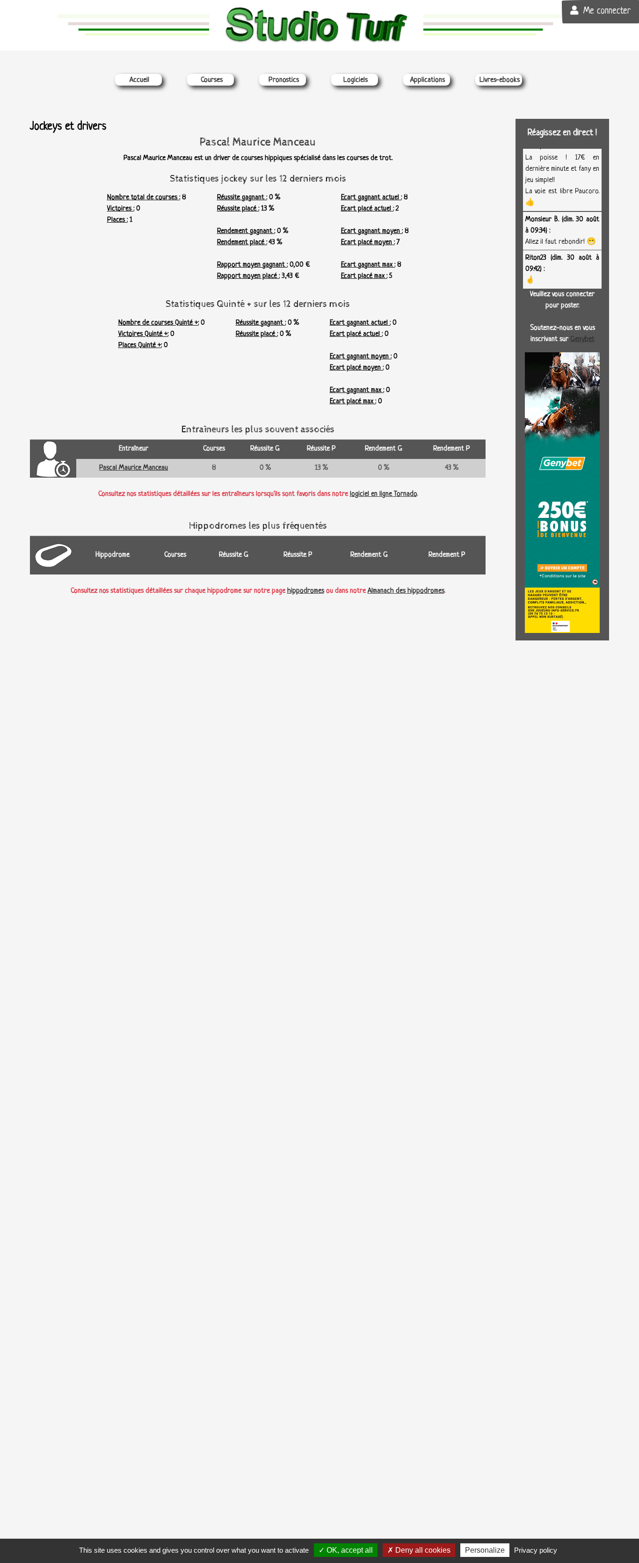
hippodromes (305, 591)
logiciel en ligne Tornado (383, 494)
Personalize (485, 1550)
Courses (212, 80)
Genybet (582, 339)
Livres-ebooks (499, 80)
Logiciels (355, 80)
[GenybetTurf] (562, 493)
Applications (427, 80)
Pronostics (284, 80)
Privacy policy (535, 1550)
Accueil (139, 80)
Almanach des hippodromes (406, 591)
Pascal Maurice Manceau (133, 468)
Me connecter (607, 11)
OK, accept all (349, 1550)
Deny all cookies (421, 1550)
